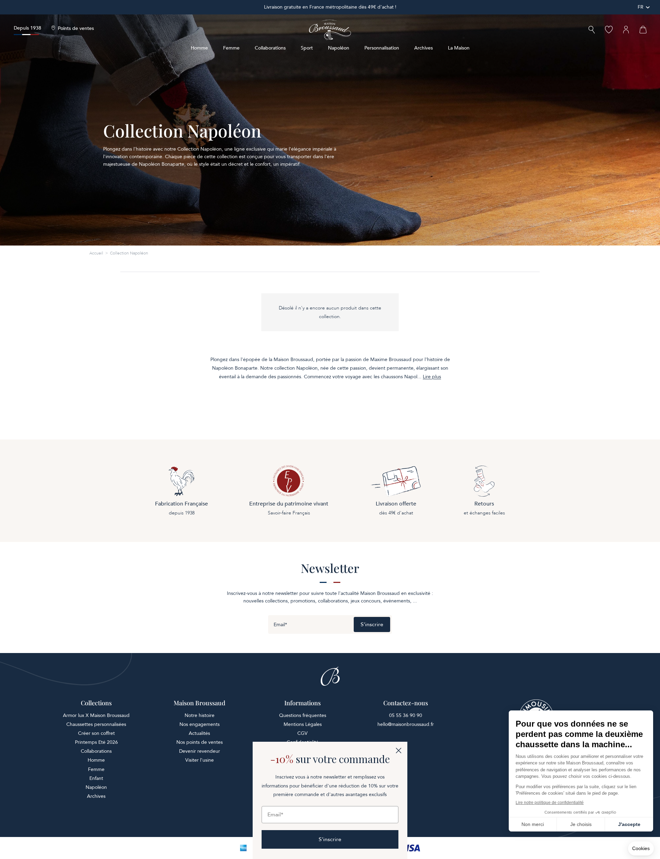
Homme (199, 48)
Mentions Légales (303, 724)
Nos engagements (199, 724)
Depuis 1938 (27, 28)
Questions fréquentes (302, 715)
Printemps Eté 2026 (96, 742)
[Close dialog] (399, 750)
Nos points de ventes (199, 742)
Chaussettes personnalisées (96, 724)
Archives (423, 48)
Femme (231, 48)
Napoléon (338, 48)
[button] (591, 30)
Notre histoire (199, 715)
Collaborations (270, 48)
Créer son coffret (96, 733)
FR (641, 7)
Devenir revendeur (199, 751)
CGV (302, 733)
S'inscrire (372, 624)
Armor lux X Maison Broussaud (96, 715)
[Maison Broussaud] (330, 30)
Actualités (199, 733)
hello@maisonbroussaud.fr (405, 724)
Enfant (96, 778)
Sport (307, 48)
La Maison (459, 48)
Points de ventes (76, 28)
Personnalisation (381, 48)
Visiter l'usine (199, 760)
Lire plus (432, 377)
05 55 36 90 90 (405, 715)
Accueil (96, 253)
